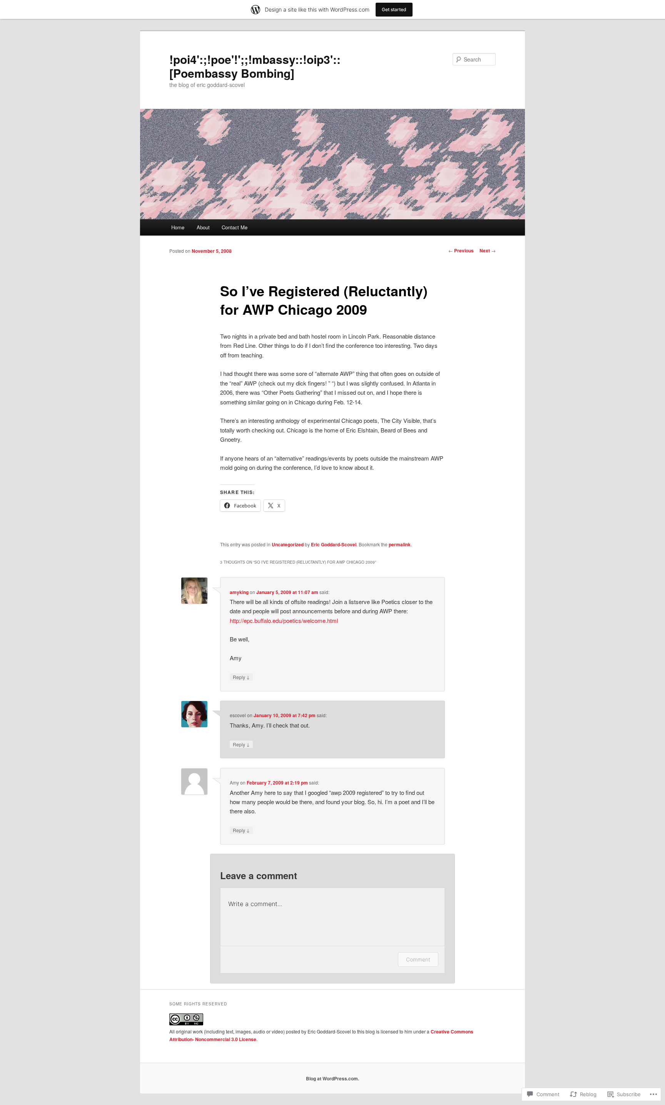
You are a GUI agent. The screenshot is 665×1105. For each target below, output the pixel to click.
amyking (239, 592)
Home (177, 227)
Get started (394, 9)
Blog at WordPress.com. (332, 1078)
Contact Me (234, 227)
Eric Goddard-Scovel (333, 544)
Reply (241, 676)
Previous (461, 250)
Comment (418, 959)
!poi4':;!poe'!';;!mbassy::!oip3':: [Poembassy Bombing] (255, 66)
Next (488, 250)
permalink (400, 544)
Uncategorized (288, 544)
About (203, 227)
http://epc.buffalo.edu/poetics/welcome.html (284, 620)
